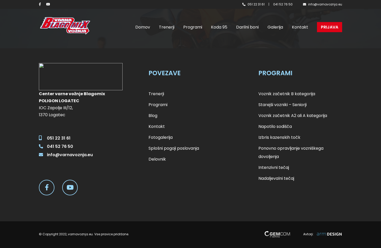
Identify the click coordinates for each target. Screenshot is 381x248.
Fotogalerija (161, 137)
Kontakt (300, 27)
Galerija (275, 27)
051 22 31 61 (256, 4)
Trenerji (166, 27)
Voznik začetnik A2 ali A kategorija (292, 116)
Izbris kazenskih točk (279, 137)
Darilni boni (247, 27)
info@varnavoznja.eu (325, 4)
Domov (142, 27)
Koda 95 (219, 27)
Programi (192, 27)
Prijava (329, 27)
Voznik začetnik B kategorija (286, 94)
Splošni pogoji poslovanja (174, 148)
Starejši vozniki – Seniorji (282, 105)
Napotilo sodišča (275, 126)
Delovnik (157, 159)
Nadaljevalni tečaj (276, 178)
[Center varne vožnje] (65, 26)
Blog (153, 116)
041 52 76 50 (283, 4)
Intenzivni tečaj (273, 167)
